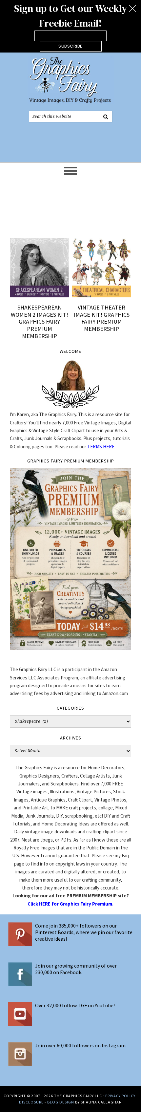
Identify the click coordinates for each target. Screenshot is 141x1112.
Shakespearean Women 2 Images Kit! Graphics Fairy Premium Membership (39, 321)
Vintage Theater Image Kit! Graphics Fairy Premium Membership (102, 318)
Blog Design (60, 1102)
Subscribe (70, 46)
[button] (70, 26)
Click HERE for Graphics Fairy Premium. (70, 904)
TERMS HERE (100, 446)
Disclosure (31, 1102)
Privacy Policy (120, 1095)
